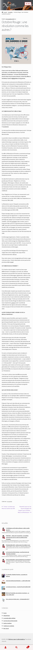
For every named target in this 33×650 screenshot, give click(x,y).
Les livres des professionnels (10, 620)
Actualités (10, 12)
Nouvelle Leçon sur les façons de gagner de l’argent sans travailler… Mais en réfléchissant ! (24, 509)
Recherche (16, 647)
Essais (5, 613)
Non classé (6, 628)
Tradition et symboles (8, 626)
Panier (25, 646)
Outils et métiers (7, 623)
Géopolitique (6, 615)
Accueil (5, 12)
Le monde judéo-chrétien (9, 618)
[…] (29, 532)
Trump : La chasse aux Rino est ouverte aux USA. (8, 507)
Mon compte (5, 647)
